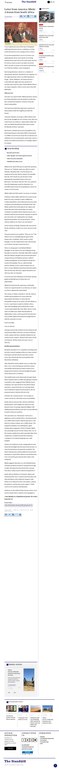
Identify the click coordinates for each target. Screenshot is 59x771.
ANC (22, 505)
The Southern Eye (44, 742)
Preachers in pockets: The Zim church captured (10, 717)
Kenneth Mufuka (18, 16)
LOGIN (53, 2)
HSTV (41, 743)
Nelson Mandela (16, 505)
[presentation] (9, 693)
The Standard (43, 740)
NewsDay (42, 736)
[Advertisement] (20, 591)
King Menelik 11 (28, 505)
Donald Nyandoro (43, 32)
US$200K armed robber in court (14, 161)
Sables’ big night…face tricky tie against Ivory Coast (19, 155)
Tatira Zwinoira (43, 72)
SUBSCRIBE (10, 748)
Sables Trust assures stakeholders (15, 158)
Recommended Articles (16, 701)
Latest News (45, 8)
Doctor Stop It (10, 713)
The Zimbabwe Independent (47, 738)
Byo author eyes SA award (13, 152)
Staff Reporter (43, 41)
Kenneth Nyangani (43, 61)
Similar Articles (15, 664)
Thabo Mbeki (8, 505)
